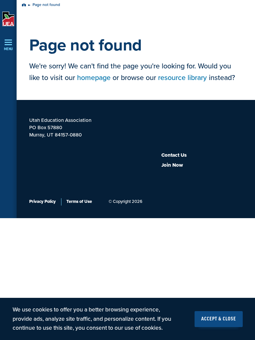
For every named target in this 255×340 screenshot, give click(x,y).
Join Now (172, 165)
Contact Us (174, 155)
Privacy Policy (42, 201)
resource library (182, 77)
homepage (94, 77)
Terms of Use (79, 201)
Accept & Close (218, 319)
